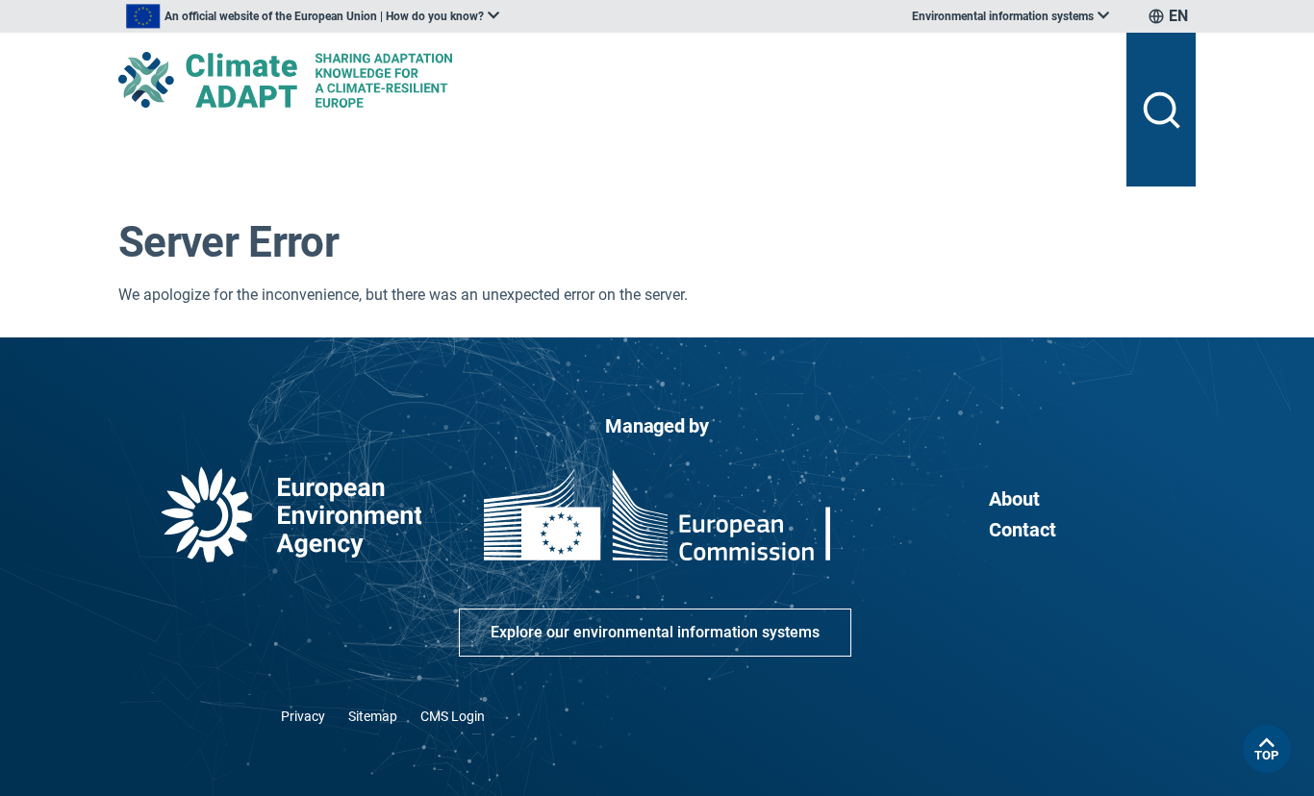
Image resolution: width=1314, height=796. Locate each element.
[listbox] (312, 16)
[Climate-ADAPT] (614, 80)
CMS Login (452, 716)
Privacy (303, 716)
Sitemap (372, 716)
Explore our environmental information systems (655, 632)
